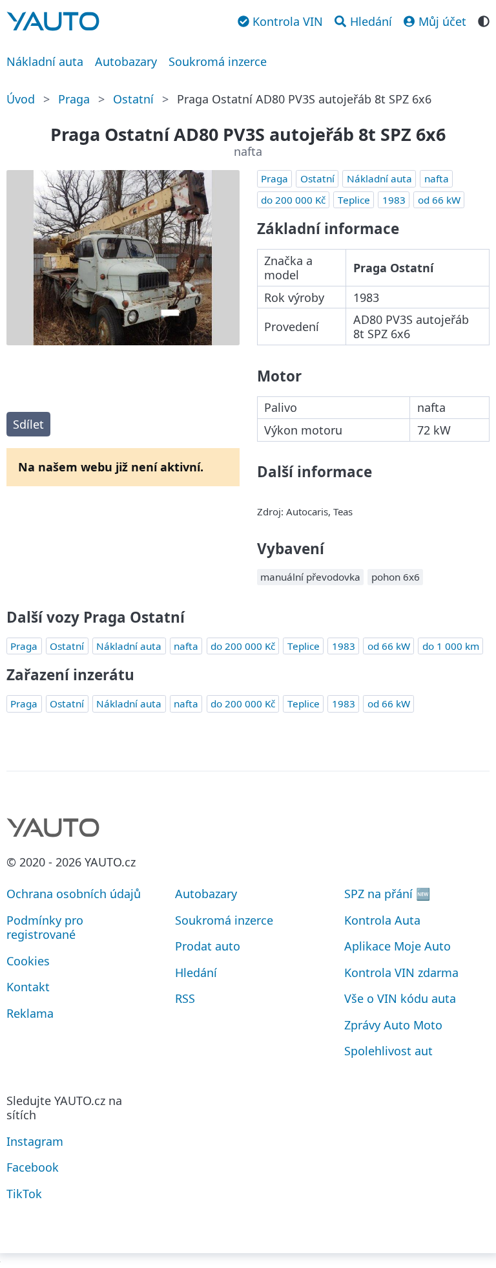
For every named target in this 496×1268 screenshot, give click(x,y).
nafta (436, 178)
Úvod (20, 99)
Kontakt (28, 986)
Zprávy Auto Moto (393, 1025)
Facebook (32, 1167)
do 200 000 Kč (293, 199)
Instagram (34, 1141)
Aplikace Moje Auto (397, 946)
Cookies (28, 961)
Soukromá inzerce (218, 61)
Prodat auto (207, 946)
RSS (185, 998)
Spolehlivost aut (388, 1050)
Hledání (196, 972)
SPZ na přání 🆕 (387, 893)
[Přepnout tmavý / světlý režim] (484, 20)
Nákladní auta (44, 61)
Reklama (30, 1013)
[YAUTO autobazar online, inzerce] (53, 21)
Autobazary (126, 61)
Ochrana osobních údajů (73, 893)
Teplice (354, 199)
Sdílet (28, 424)
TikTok (24, 1193)
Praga (74, 99)
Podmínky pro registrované (44, 927)
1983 (394, 199)
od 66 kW (439, 199)
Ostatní (133, 99)
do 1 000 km (450, 645)
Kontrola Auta (382, 920)
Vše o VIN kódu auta (400, 998)
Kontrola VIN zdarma (401, 972)
